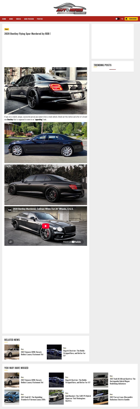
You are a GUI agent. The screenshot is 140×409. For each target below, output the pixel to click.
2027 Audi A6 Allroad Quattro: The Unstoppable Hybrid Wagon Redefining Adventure (122, 381)
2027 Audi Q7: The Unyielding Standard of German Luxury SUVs (33, 398)
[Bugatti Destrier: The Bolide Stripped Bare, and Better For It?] (54, 352)
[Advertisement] (45, 51)
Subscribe (133, 19)
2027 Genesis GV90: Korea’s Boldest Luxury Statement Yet (32, 353)
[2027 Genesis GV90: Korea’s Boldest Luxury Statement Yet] (11, 352)
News (11, 19)
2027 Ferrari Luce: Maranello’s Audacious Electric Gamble (121, 398)
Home (4, 19)
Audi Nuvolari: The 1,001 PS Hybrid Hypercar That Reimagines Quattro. (78, 398)
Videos (18, 19)
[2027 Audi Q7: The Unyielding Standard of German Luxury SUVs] (11, 397)
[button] (122, 19)
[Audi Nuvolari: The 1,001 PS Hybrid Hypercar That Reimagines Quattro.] (56, 397)
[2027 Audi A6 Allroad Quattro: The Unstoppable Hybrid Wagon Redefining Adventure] (100, 380)
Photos (40, 19)
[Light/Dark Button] (117, 19)
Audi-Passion (29, 19)
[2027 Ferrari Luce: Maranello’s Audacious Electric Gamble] (100, 397)
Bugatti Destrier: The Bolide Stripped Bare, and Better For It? (74, 353)
